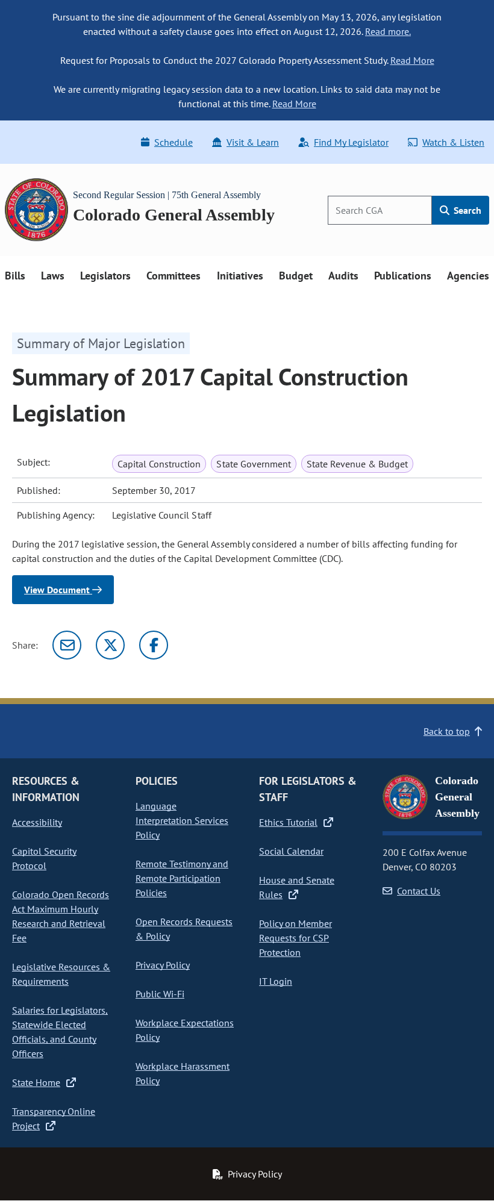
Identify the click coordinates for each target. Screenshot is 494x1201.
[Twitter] (110, 645)
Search (466, 210)
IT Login (275, 981)
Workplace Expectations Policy (185, 1030)
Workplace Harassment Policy (183, 1073)
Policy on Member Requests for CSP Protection (295, 937)
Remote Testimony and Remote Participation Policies (182, 878)
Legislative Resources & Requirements (61, 974)
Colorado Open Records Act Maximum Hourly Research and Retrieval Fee (60, 916)
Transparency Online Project (53, 1118)
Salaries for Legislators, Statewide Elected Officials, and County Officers (60, 1031)
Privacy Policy (163, 965)
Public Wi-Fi (160, 994)
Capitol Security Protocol (44, 858)
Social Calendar (291, 851)
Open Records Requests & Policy (184, 929)
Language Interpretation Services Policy (182, 820)
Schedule (173, 142)
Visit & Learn (253, 142)
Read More (412, 60)
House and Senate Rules (296, 887)
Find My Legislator (351, 142)
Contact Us (418, 891)
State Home (36, 1082)
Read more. (388, 31)
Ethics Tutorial (288, 822)
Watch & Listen (453, 142)
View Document (58, 590)
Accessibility (37, 822)
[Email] (66, 645)
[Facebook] (153, 645)
